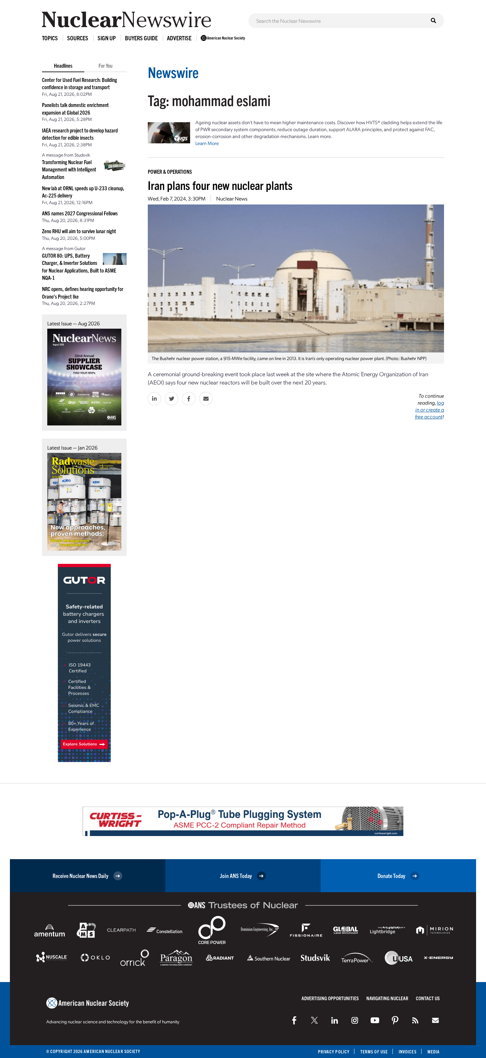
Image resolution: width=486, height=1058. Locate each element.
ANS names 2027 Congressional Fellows (80, 213)
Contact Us (428, 998)
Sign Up (107, 38)
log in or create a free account (429, 409)
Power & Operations (170, 171)
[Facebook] (294, 1020)
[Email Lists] (435, 1020)
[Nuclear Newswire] (415, 1020)
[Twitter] (314, 1020)
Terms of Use (374, 1051)
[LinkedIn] (334, 1020)
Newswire (173, 72)
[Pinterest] (395, 1020)
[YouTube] (375, 1020)
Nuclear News (231, 198)
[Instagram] (354, 1020)
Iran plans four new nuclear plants (220, 184)
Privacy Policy (333, 1051)
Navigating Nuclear (387, 998)
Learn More (207, 143)
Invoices (408, 1051)
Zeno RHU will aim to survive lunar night (79, 231)
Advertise (179, 38)
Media (433, 1051)
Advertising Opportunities (330, 998)
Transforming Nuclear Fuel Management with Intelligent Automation (69, 169)
